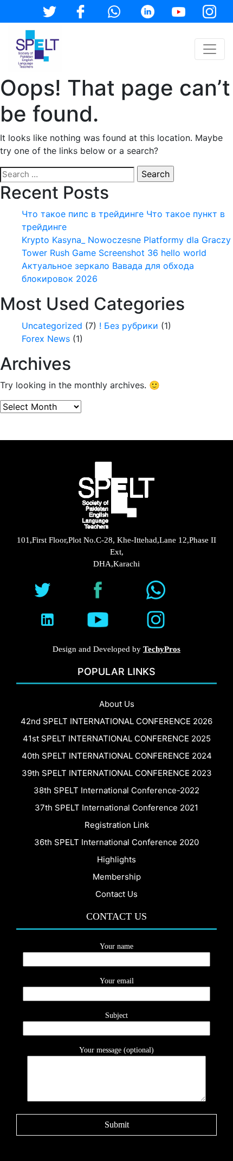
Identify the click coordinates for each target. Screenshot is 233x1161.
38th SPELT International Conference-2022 (116, 790)
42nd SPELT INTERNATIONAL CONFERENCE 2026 (116, 721)
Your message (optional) (116, 1050)
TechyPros (161, 649)
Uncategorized (52, 325)
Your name (116, 946)
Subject (116, 1015)
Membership (117, 877)
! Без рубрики (128, 325)
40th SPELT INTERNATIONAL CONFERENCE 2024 (117, 756)
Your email (117, 981)
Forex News (46, 338)
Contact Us (116, 894)
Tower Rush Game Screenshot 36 (90, 252)
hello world (183, 252)
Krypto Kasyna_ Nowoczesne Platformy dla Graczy (126, 239)
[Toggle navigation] (210, 49)
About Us (116, 704)
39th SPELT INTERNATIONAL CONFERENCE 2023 (117, 773)
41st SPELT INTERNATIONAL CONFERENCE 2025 (117, 738)
